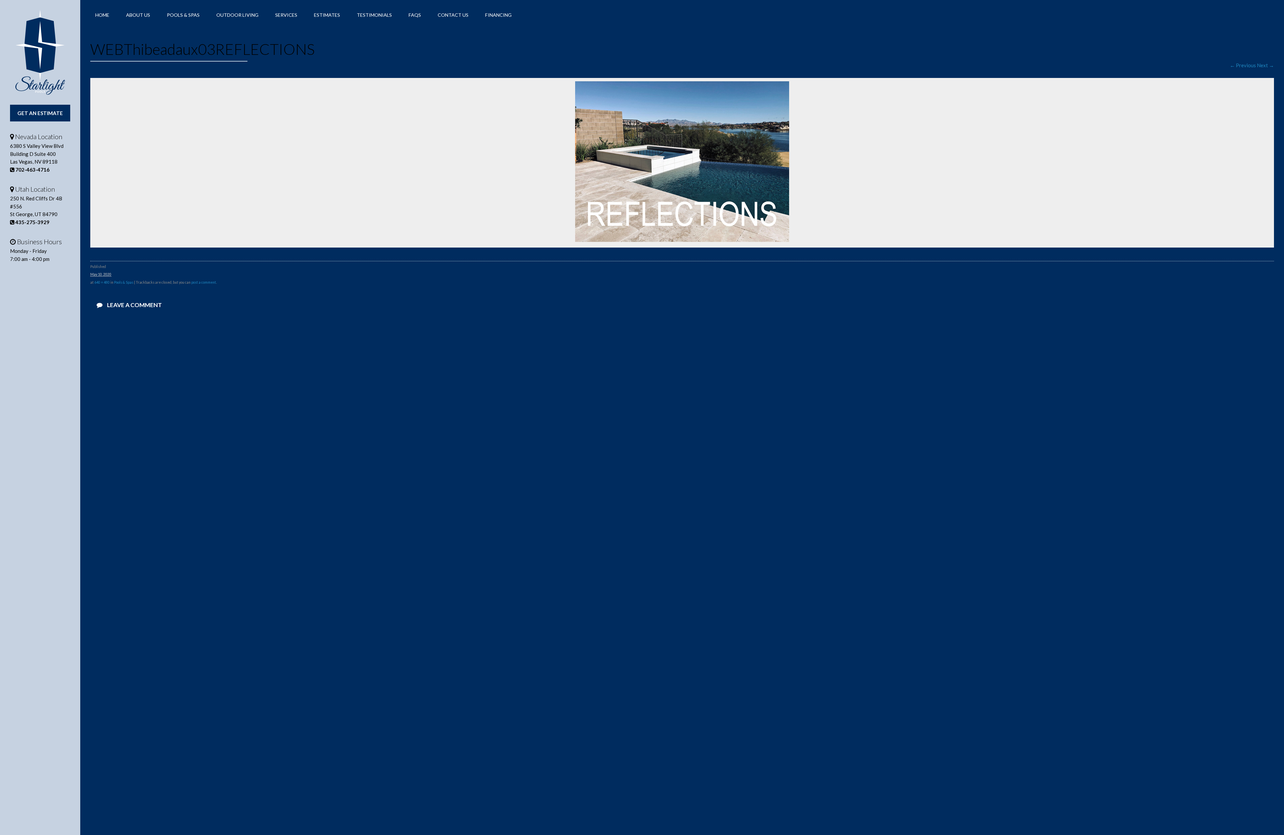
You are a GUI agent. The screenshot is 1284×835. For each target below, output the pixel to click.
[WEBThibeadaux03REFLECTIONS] (682, 240)
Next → (1265, 65)
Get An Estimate (40, 113)
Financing (498, 15)
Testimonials (374, 15)
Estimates (327, 15)
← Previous (1243, 65)
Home (102, 15)
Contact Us (453, 15)
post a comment (203, 282)
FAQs (415, 15)
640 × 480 (102, 282)
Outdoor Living (237, 15)
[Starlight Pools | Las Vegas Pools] (40, 52)
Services (286, 15)
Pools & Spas (183, 15)
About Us (138, 15)
